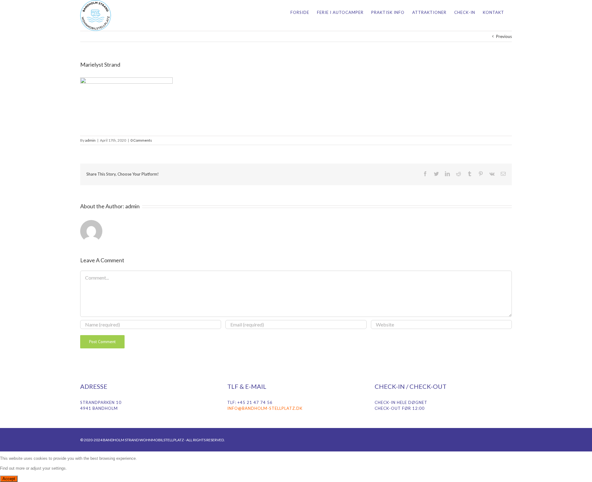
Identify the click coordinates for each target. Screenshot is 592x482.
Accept (8, 478)
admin (90, 140)
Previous (504, 36)
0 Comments (141, 140)
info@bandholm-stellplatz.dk (264, 408)
